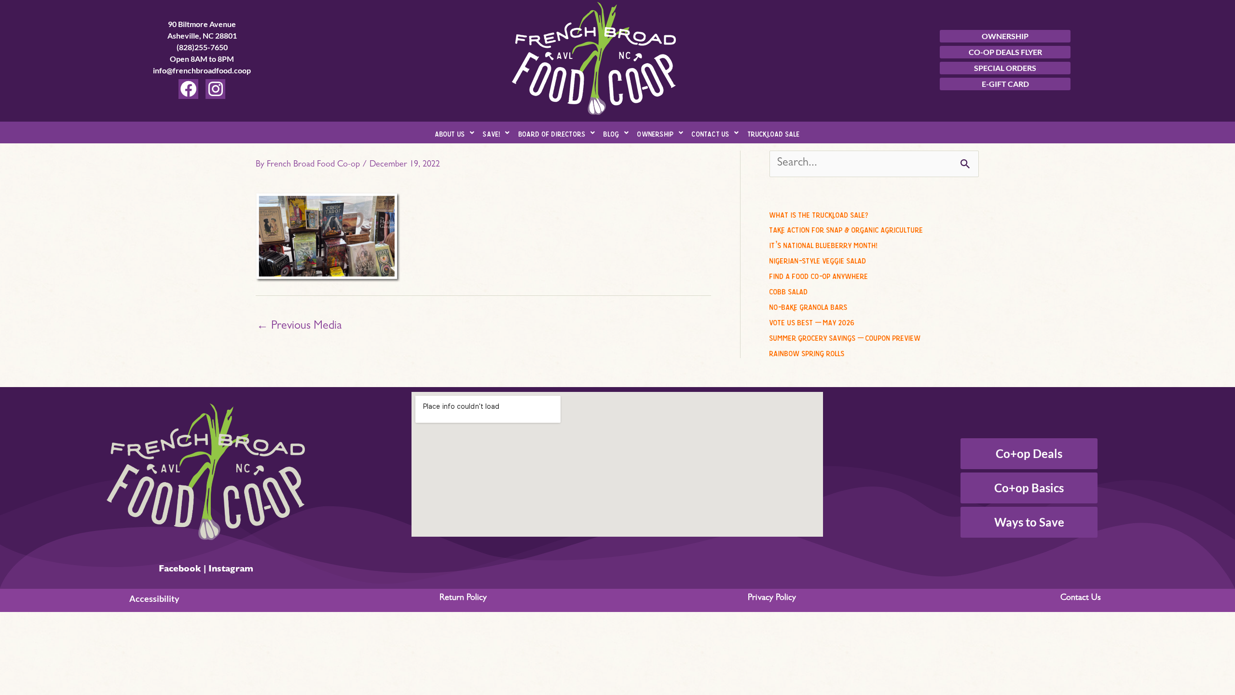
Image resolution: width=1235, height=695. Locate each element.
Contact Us (710, 132)
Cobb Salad (788, 290)
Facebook (180, 570)
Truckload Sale (774, 132)
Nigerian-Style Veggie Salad (817, 259)
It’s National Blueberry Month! (823, 243)
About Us (450, 132)
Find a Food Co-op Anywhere (818, 274)
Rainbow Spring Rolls (807, 352)
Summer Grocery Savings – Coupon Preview (845, 336)
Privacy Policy (772, 598)
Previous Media (299, 327)
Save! (491, 132)
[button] (455, 132)
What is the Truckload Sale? (818, 213)
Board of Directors (552, 132)
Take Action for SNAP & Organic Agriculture (846, 228)
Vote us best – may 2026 (812, 321)
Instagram (230, 570)
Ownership (655, 132)
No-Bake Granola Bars (808, 305)
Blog (611, 132)
